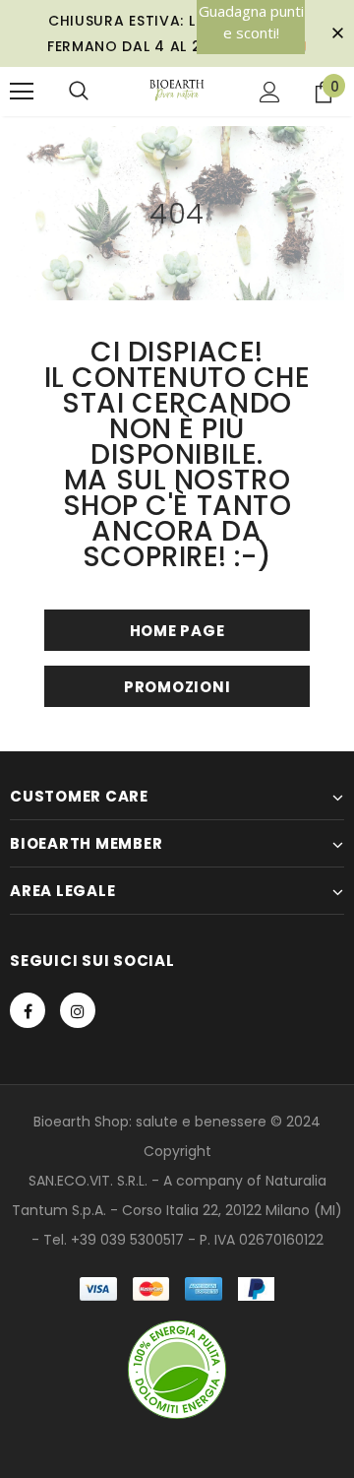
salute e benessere (201, 1121)
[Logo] (177, 90)
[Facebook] (27, 1010)
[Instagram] (77, 1010)
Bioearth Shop (81, 1121)
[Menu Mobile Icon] (21, 91)
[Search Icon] (78, 91)
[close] (337, 33)
